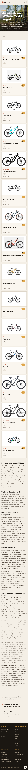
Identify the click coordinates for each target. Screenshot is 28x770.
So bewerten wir (19, 754)
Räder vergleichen (5, 757)
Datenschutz (18, 759)
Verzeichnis (8, 8)
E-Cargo (17, 738)
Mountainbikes (4, 731)
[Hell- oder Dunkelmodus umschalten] (25, 767)
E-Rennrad (17, 741)
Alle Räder (3, 752)
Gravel (2, 734)
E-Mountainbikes (5, 729)
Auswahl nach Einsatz (6, 761)
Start (2, 8)
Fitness (16, 745)
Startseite (17, 752)
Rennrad (17, 743)
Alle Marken (4, 754)
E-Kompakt (17, 734)
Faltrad (16, 736)
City (16, 731)
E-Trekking (3, 736)
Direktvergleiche (5, 759)
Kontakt (17, 761)
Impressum (17, 757)
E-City (16, 729)
